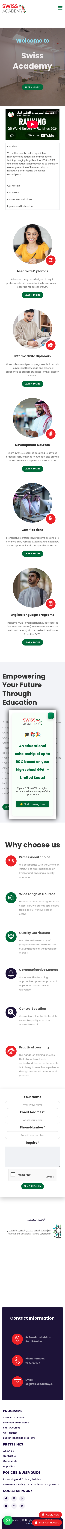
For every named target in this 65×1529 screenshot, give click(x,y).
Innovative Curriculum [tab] (19, 199)
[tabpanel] (32, 166)
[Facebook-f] (6, 1499)
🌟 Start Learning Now (32, 804)
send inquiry (32, 1186)
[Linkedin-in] (22, 1499)
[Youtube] (6, 1506)
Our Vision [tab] (12, 146)
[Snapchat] (14, 1506)
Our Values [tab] (13, 192)
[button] (8, 1520)
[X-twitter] (22, 1506)
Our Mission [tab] (13, 185)
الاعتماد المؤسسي (32, 1219)
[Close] (51, 716)
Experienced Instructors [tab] (20, 206)
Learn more (32, 295)
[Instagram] (14, 1499)
